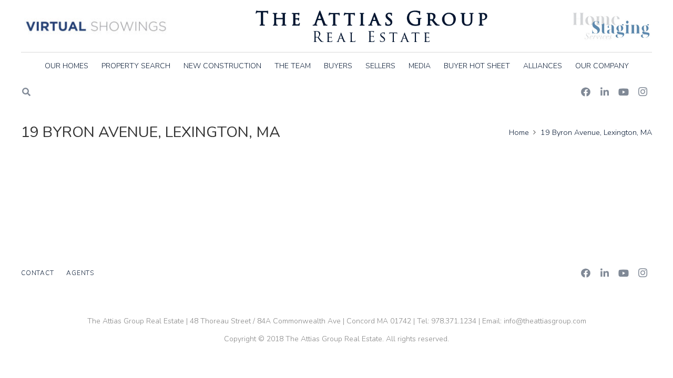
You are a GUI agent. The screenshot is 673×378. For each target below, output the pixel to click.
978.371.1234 (453, 321)
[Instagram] (642, 91)
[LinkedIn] (604, 91)
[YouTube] (623, 91)
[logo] (371, 26)
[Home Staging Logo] (611, 26)
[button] (635, 65)
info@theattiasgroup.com (545, 321)
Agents (80, 273)
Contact (37, 273)
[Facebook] (585, 91)
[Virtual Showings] (96, 26)
